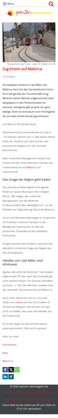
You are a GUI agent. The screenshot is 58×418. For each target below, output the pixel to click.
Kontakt (9, 392)
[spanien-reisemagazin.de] (29, 12)
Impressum (12, 399)
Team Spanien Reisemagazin (35, 392)
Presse (47, 399)
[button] (5, 369)
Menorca (7, 361)
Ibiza (5, 353)
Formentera (9, 344)
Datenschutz (31, 399)
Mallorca (32, 167)
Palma (19, 302)
